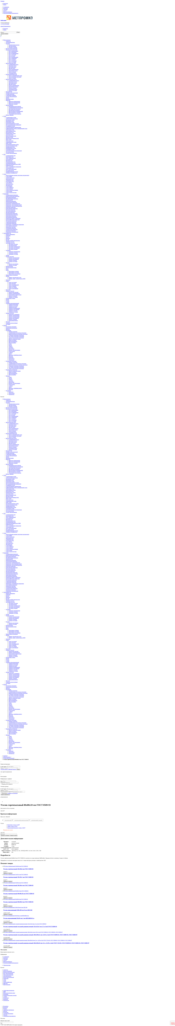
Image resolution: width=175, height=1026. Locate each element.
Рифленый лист (9, 165)
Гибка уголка (12, 826)
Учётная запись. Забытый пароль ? (9, 769)
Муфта (7, 276)
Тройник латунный (13, 305)
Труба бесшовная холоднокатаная (14, 150)
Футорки (8, 324)
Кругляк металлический (11, 49)
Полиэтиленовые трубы (11, 145)
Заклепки (11, 347)
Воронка (8, 238)
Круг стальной (12, 59)
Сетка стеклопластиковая (12, 190)
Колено (7, 262)
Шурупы (11, 356)
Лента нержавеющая (13, 69)
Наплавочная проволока (11, 213)
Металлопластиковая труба (12, 138)
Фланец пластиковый (14, 318)
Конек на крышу (12, 340)
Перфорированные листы (12, 171)
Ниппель (8, 280)
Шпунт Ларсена (9, 115)
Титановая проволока (11, 228)
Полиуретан (11, 358)
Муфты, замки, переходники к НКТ (17, 278)
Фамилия (3, 782)
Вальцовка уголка (14, 824)
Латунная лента (12, 67)
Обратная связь (6, 965)
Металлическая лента (11, 63)
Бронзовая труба (10, 121)
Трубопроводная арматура (9, 1016)
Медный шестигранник (14, 110)
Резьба (7, 299)
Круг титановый (12, 60)
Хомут (10, 353)
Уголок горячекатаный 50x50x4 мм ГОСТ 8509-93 (18, 885)
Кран (7, 268)
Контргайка (11, 348)
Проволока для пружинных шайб (14, 204)
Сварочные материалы (8, 1009)
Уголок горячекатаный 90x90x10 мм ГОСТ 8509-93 (18, 893)
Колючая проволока (10, 209)
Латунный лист (9, 159)
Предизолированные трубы (12, 123)
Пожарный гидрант (10, 298)
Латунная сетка (9, 184)
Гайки (10, 344)
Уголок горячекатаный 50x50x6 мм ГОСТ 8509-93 (18, 869)
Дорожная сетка (9, 180)
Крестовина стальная (14, 271)
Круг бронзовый (12, 52)
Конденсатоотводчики (11, 267)
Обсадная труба (9, 140)
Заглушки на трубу (10, 243)
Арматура (8, 41)
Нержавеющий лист (10, 161)
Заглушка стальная (13, 249)
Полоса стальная (12, 88)
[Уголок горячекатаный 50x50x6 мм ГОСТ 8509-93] (15, 866)
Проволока (5, 978)
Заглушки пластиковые (14, 248)
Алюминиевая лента (13, 64)
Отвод (7, 281)
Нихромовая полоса (13, 86)
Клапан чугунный (13, 261)
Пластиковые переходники (15, 294)
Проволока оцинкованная (12, 232)
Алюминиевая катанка (14, 44)
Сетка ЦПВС (9, 176)
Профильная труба (10, 147)
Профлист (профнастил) (11, 172)
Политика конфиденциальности (10, 13)
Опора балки (12, 351)
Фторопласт (11, 360)
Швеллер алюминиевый (14, 101)
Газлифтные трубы (10, 126)
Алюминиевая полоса (14, 80)
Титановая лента (13, 73)
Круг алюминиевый (13, 51)
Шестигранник (9, 105)
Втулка (7, 239)
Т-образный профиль (11, 95)
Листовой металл (7, 976)
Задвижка (8, 250)
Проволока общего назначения (13, 218)
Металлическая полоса (11, 79)
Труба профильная (7, 982)
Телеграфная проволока (11, 225)
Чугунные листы (10, 170)
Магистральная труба (11, 136)
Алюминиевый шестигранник (16, 107)
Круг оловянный (13, 58)
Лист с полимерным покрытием (13, 166)
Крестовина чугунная (14, 272)
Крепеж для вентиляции (14, 350)
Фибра (7, 97)
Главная (2, 1)
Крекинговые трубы (11, 133)
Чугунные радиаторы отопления (16, 336)
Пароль (3, 768)
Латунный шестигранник (15, 108)
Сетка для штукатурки (11, 192)
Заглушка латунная (13, 244)
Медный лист (9, 160)
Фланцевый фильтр (13, 320)
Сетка (4, 979)
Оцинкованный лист (11, 163)
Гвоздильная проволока (11, 202)
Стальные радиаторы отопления (16, 335)
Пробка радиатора (13, 331)
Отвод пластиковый (13, 288)
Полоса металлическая (8, 977)
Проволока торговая (11, 227)
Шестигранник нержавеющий (16, 111)
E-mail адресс (4, 766)
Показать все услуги (8, 830)
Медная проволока (10, 212)
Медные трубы (9, 137)
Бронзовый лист (10, 156)
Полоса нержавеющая (14, 85)
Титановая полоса (13, 89)
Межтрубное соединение (12, 275)
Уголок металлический (11, 96)
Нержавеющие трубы (11, 148)
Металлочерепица (13, 341)
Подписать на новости (7, 784)
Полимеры (8, 330)
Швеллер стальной (13, 104)
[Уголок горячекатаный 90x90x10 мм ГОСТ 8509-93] (15, 891)
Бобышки (8, 235)
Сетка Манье (9, 182)
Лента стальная (12, 72)
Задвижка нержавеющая (14, 251)
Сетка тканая (9, 191)
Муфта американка (10, 234)
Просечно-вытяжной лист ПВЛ (13, 164)
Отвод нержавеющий (14, 284)
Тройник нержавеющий (14, 308)
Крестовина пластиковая (14, 273)
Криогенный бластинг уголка (16, 827)
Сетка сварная (9, 188)
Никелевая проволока (11, 216)
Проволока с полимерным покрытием (15, 224)
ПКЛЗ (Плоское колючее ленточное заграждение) (17, 175)
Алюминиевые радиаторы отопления (17, 332)
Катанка (8, 43)
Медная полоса (12, 84)
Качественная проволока (12, 208)
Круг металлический (8, 973)
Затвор (7, 255)
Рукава (7, 300)
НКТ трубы (8, 139)
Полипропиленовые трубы (12, 144)
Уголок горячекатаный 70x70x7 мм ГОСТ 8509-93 (18, 877)
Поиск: (2, 32)
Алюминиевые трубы (11, 117)
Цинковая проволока (11, 230)
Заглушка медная (13, 245)
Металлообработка (7, 12)
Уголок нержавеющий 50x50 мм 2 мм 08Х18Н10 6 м (18, 918)
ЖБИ (4, 991)
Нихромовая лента (13, 70)
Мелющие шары (10, 99)
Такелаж (5, 1014)
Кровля (5, 1008)
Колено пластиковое (13, 264)
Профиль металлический (12, 92)
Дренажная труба (10, 129)
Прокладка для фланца (14, 314)
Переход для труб (10, 291)
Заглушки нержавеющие (14, 246)
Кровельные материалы (11, 328)
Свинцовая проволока (11, 223)
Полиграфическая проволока (13, 219)
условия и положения (12, 793)
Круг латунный (12, 54)
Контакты (5, 3)
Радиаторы (5, 1012)
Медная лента (12, 68)
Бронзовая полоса (13, 81)
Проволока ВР (9, 200)
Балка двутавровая (7, 971)
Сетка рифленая (9, 187)
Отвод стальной (12, 286)
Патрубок (8, 289)
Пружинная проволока (11, 220)
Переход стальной (13, 296)
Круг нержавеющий (13, 57)
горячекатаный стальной (36, 820)
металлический (8, 820)
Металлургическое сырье (9, 993)
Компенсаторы (9, 266)
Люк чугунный (12, 78)
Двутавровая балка (10, 42)
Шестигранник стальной (14, 112)
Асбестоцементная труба (12, 118)
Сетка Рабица (9, 186)
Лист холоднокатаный (11, 169)
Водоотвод (5, 1006)
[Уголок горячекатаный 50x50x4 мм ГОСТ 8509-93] (15, 882)
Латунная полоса (13, 83)
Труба (4, 980)
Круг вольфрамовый (13, 53)
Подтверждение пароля (6, 791)
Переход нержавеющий (14, 293)
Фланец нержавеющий (14, 316)
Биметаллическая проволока (12, 196)
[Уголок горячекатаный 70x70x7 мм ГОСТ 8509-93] (15, 874)
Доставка (5, 9)
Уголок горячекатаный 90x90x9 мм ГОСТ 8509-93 (18, 902)
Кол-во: (2, 834)
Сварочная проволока (11, 222)
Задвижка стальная (13, 252)
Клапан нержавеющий (14, 257)
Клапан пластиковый (14, 259)
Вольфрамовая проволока (12, 198)
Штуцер (8, 321)
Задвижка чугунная (13, 254)
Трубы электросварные (11, 153)
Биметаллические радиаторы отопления (18, 334)
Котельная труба (10, 132)
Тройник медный (13, 307)
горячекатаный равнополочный (21, 820)
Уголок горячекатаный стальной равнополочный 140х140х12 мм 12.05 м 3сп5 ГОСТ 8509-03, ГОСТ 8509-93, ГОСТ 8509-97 (40, 934)
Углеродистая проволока (12, 229)
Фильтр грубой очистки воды (13, 240)
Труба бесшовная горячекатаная (13, 127)
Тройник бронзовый (13, 304)
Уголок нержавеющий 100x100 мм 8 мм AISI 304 (17, 910)
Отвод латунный (13, 282)
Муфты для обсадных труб (15, 277)
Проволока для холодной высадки (14, 206)
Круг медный (12, 56)
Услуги (5, 10)
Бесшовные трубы (10, 120)
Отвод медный (12, 283)
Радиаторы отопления (11, 326)
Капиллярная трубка (11, 131)
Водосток (5, 1007)
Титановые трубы (10, 149)
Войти (4, 4)
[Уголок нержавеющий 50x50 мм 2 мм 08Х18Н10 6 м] (16, 915)
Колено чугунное (13, 265)
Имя (2, 781)
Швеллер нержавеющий (14, 102)
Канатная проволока (11, 207)
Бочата (7, 236)
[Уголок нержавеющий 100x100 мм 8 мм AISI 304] (15, 907)
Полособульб (9, 91)
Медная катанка (12, 46)
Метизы (8, 329)
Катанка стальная (13, 47)
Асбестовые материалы (8, 990)
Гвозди (10, 345)
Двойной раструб (10, 241)
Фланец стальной (13, 319)
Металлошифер (12, 342)
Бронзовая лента (12, 65)
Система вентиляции (8, 1013)
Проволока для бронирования (13, 203)
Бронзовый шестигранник (15, 106)
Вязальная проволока (11, 201)
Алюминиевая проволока (12, 195)
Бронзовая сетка (10, 179)
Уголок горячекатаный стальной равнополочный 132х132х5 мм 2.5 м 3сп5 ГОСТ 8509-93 (30, 926)
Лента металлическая (8, 974)
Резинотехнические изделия (9, 995)
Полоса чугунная (13, 90)
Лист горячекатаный (11, 158)
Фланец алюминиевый (14, 315)
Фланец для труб (10, 313)
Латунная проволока (11, 211)
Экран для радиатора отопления (16, 337)
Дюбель (10, 346)
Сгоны (7, 302)
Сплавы (5, 996)
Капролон (11, 357)
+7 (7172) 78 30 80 (5, 24)
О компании (6, 7)
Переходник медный (13, 292)
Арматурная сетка (10, 177)
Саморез (11, 352)
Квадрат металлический (11, 48)
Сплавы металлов (10, 94)
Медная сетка (9, 185)
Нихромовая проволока (11, 217)
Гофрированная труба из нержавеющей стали (16, 128)
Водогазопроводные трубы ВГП (13, 124)
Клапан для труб (10, 256)
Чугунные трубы (10, 152)
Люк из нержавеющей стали (15, 75)
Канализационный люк (11, 74)
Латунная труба (9, 134)
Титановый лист (10, 168)
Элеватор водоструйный (12, 323)
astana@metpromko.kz (5, 26)
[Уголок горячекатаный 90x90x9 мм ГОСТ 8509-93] (15, 899)
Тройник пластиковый (14, 309)
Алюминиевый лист (11, 155)
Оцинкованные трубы (11, 142)
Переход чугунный (13, 297)
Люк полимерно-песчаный (15, 76)
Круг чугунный (12, 62)
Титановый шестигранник (15, 113)
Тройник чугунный (13, 312)
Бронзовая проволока (11, 197)
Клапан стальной (13, 260)
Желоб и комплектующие (15, 339)
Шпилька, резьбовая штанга (15, 355)
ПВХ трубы (9, 143)
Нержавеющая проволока (12, 214)
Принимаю (10, 793)
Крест (7, 270)
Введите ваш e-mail (5, 1020)
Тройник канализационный (12, 303)
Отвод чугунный (13, 287)
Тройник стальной (13, 310)
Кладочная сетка (10, 181)
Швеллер (8, 100)
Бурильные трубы (10, 122)
